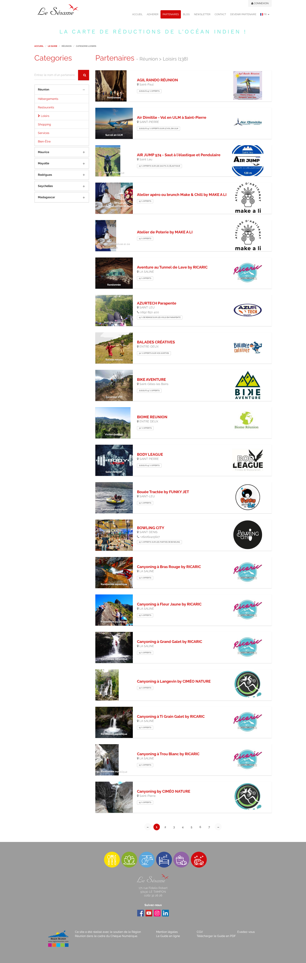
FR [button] (265, 14)
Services (43, 133)
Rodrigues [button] (45, 174)
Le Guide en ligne (168, 936)
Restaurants (46, 107)
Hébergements (48, 98)
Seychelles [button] (45, 186)
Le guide (52, 46)
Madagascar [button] (46, 197)
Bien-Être (44, 141)
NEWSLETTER (202, 14)
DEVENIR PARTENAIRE (243, 14)
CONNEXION (261, 3)
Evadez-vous (246, 931)
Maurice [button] (43, 152)
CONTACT (220, 14)
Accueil (39, 46)
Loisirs (44, 116)
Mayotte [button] (43, 163)
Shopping (44, 124)
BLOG (186, 14)
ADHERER (152, 14)
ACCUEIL (137, 14)
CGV (200, 931)
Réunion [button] (43, 89)
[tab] (62, 89)
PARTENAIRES (171, 14)
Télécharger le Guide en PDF (216, 936)
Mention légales (167, 931)
